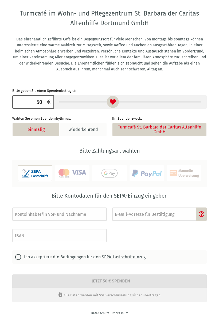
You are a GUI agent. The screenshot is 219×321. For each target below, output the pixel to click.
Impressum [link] (120, 313)
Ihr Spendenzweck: (127, 118)
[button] (201, 214)
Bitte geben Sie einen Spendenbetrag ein (44, 91)
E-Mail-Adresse (122, 206)
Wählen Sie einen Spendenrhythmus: (41, 118)
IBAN (15, 227)
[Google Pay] (109, 173)
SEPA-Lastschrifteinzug (124, 256)
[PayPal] (147, 173)
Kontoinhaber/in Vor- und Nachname (36, 206)
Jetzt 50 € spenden (111, 281)
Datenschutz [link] (100, 313)
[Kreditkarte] (72, 173)
